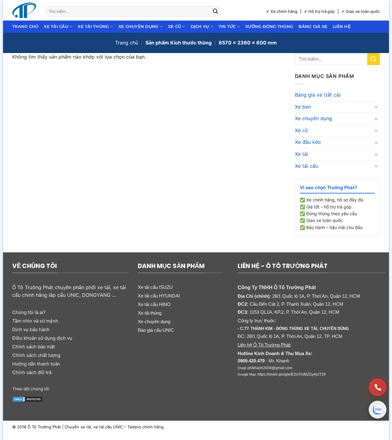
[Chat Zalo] (377, 410)
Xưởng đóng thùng (269, 26)
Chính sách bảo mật (33, 347)
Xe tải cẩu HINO (154, 304)
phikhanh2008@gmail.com (269, 368)
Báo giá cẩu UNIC (156, 330)
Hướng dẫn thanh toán (36, 364)
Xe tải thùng (93, 26)
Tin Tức (227, 26)
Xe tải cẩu (56, 26)
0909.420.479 (251, 360)
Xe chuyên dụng (139, 26)
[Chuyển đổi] (376, 106)
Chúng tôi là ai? (29, 312)
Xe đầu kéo (308, 142)
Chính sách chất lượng (36, 355)
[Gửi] (215, 11)
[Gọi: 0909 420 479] (377, 387)
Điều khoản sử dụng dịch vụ (42, 338)
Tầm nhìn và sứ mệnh (35, 321)
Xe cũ (174, 26)
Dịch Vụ (200, 26)
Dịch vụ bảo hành (31, 329)
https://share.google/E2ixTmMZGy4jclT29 (292, 374)
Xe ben (303, 107)
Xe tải (301, 154)
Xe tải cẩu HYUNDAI (159, 295)
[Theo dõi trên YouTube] (102, 388)
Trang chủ (25, 26)
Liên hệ (342, 26)
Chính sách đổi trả (31, 372)
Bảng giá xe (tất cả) (318, 95)
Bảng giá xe (313, 26)
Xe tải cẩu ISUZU (155, 287)
